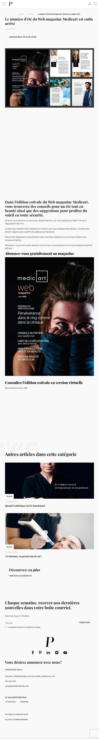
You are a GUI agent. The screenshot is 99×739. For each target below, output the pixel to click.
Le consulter (10, 702)
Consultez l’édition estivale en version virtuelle (44, 383)
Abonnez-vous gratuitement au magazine (39, 254)
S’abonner (24, 702)
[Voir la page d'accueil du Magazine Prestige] (49, 642)
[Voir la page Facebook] (33, 652)
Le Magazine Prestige (15, 698)
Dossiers (31, 14)
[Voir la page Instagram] (56, 652)
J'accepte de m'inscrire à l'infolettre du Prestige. (24, 627)
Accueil (21, 14)
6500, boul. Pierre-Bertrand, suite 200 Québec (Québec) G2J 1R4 (30, 676)
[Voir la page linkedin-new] (48, 652)
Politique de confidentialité (16, 714)
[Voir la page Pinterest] (40, 652)
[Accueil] (10, 4)
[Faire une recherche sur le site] (95, 4)
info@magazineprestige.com (16, 686)
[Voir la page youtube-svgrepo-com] (65, 652)
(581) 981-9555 (10, 681)
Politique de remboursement (16, 719)
